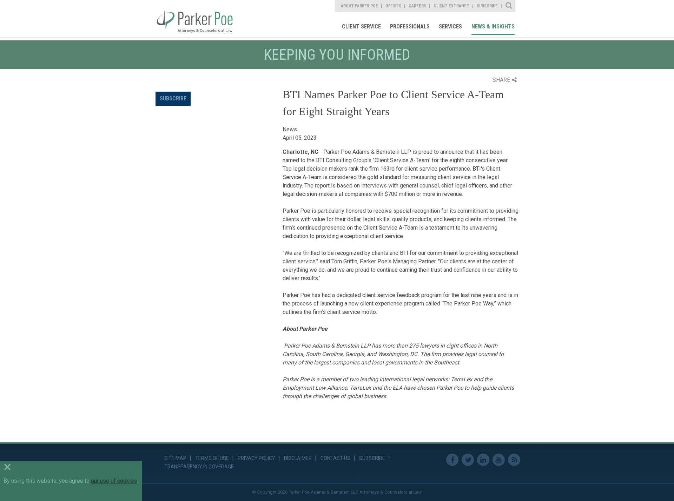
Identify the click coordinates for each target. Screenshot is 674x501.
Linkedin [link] (483, 460)
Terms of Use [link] (212, 458)
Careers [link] (417, 6)
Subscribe (173, 98)
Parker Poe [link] (199, 19)
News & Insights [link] (493, 26)
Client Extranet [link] (451, 6)
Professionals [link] (410, 26)
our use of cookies (114, 480)
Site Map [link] (175, 458)
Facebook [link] (452, 460)
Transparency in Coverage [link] (199, 466)
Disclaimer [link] (298, 458)
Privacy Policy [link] (256, 458)
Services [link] (450, 26)
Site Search (509, 6)
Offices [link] (393, 6)
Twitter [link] (468, 460)
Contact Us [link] (335, 458)
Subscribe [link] (487, 6)
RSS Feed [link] (514, 460)
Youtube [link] (499, 460)
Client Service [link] (361, 26)
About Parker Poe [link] (359, 6)
